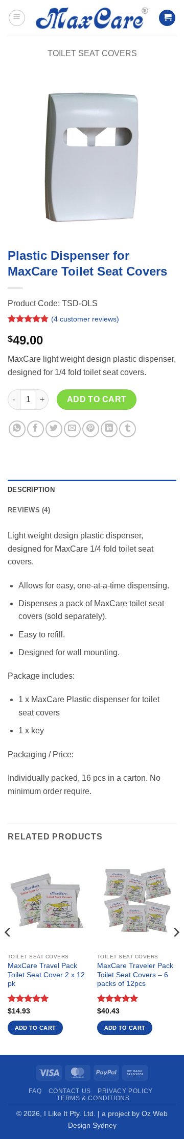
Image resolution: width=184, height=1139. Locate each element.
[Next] (176, 952)
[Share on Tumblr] (127, 428)
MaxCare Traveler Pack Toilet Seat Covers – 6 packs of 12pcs (135, 974)
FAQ (35, 1091)
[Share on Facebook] (35, 428)
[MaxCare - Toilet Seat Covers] (92, 18)
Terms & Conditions (93, 1098)
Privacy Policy (125, 1091)
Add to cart (97, 399)
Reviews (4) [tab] (29, 510)
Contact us (70, 1091)
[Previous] (8, 952)
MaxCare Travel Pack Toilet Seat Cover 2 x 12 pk (46, 974)
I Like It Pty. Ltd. (70, 1113)
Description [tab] (31, 489)
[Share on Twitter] (53, 428)
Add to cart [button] (35, 1028)
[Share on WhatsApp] (17, 428)
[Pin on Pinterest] (90, 428)
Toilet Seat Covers (92, 53)
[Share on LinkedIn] (109, 428)
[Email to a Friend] (72, 428)
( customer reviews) (85, 319)
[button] (17, 18)
